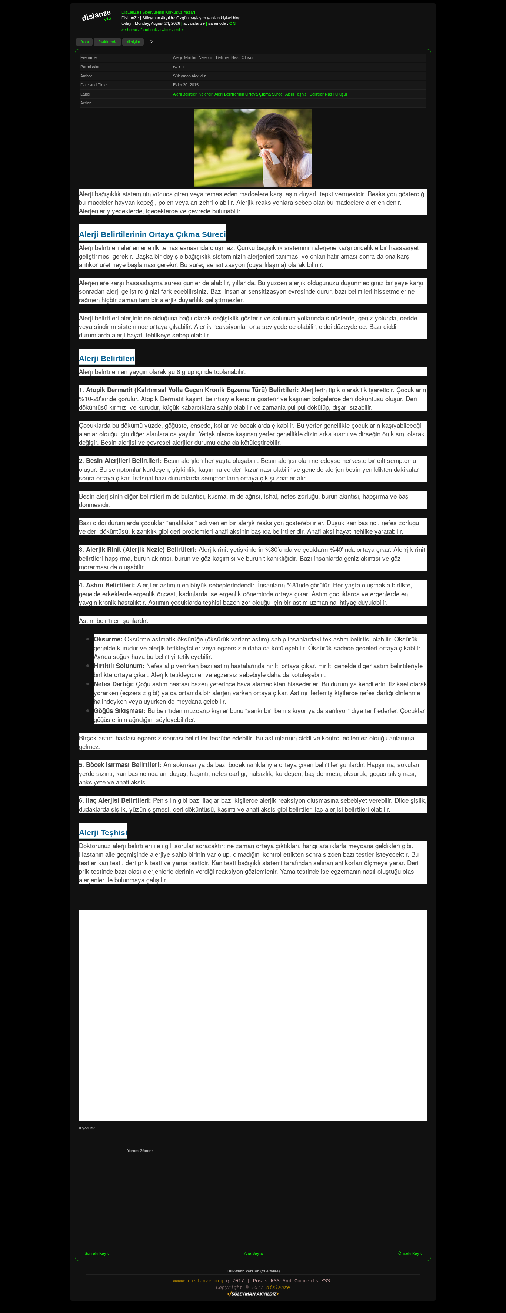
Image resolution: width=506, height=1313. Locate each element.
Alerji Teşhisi (296, 94)
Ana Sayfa (253, 1253)
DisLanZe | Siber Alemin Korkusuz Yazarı (158, 12)
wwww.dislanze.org (198, 1281)
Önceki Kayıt (410, 1253)
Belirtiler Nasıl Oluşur (328, 94)
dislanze (278, 1287)
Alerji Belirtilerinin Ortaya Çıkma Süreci (248, 94)
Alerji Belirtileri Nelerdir (193, 94)
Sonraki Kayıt (96, 1253)
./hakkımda (107, 42)
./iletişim (133, 42)
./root (84, 42)
